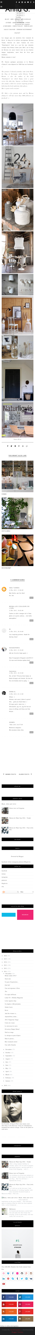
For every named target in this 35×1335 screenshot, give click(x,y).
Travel (4, 1140)
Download (19, 1140)
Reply (31, 597)
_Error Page (19, 19)
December (9, 973)
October (8, 1052)
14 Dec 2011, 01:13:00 (16, 694)
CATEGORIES (19, 8)
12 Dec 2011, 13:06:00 (16, 590)
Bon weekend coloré (11, 1042)
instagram (5, 877)
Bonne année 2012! (11, 975)
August (8, 1059)
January (8, 1081)
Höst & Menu (6, 531)
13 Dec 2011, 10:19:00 (16, 673)
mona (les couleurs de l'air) (19, 607)
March (8, 1074)
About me (18, 7)
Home (17, 5)
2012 (5, 968)
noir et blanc (18, 26)
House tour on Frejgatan (16, 808)
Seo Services (19, 21)
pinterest (4, 880)
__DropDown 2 (20, 14)
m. (10, 629)
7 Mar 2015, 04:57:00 (16, 724)
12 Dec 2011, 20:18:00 (16, 631)
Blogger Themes (17, 1332)
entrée (8, 22)
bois (12, 19)
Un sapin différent (10, 994)
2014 (5, 962)
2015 (5, 959)
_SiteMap (18, 17)
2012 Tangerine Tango (12, 1020)
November (9, 1049)
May (7, 1068)
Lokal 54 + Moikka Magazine (14, 998)
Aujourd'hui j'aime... (11, 1016)
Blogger (21, 856)
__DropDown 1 (20, 12)
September (9, 1056)
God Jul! (7, 985)
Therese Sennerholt (24, 29)
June (7, 1065)
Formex (4, 494)
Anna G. (12, 691)
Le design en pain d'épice (13, 1035)
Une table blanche (10, 1045)
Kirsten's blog (28, 81)
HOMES (12, 722)
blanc (7, 19)
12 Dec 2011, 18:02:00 (16, 610)
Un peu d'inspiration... (12, 982)
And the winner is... (11, 1013)
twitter (4, 874)
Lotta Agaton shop (10, 1001)
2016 (5, 956)
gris (13, 22)
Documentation (19, 22)
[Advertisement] (16, 935)
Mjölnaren (12, 1209)
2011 (5, 971)
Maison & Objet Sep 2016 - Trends (20, 818)
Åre (6, 991)
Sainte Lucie (9, 1007)
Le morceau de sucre (11, 1026)
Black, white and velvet (9, 804)
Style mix (8, 979)
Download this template (22, 24)
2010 (5, 1085)
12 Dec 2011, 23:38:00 (16, 650)
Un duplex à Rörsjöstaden (13, 1004)
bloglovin (5, 883)
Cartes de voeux (10, 1023)
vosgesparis (14, 648)
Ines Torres (14, 588)
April (7, 1071)
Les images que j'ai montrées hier (13, 38)
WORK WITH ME (20, 10)
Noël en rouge (9, 1032)
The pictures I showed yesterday (12, 71)
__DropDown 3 (20, 15)
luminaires (7, 26)
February (8, 1078)
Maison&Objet (6, 568)
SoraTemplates (15, 1330)
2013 (5, 965)
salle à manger (9, 29)
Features (11, 1134)
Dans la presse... (10, 1038)
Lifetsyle (21, 1134)
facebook (4, 871)
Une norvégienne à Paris (12, 988)
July (7, 1062)
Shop (11, 1140)
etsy (3, 886)
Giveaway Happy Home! (12, 1029)
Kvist (3, 40)
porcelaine (28, 26)
